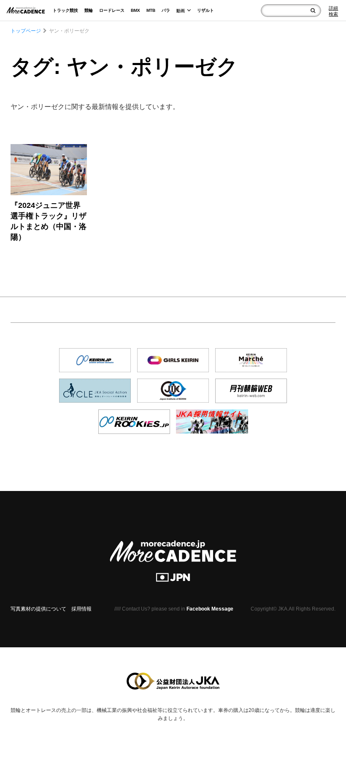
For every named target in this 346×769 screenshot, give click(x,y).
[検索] (313, 10)
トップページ (26, 31)
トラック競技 (65, 10)
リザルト (205, 10)
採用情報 (81, 609)
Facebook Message (210, 609)
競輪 (88, 10)
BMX (135, 10)
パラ (166, 10)
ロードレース (111, 10)
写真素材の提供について (38, 609)
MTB (150, 10)
